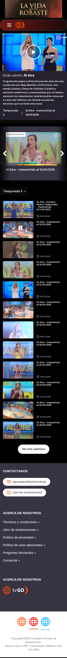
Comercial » (11, 560)
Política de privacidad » (19, 537)
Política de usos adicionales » (24, 545)
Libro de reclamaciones (27, 492)
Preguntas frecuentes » (19, 553)
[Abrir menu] (9, 25)
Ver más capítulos (33, 449)
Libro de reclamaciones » (21, 530)
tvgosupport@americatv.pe (29, 481)
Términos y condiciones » (21, 522)
